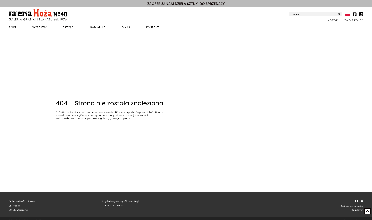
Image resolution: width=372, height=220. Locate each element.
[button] (337, 14)
